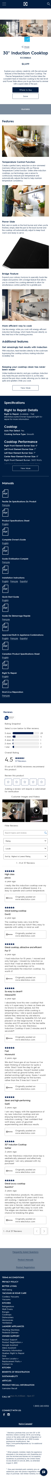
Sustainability (10, 1376)
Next (47, 28)
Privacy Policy (10, 1281)
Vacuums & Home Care (14, 1293)
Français (6, 505)
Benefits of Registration (16, 1372)
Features (25, 109)
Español (23, 581)
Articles (6, 1380)
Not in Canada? (25, 1424)
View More (25, 388)
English (5, 524)
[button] (25, 90)
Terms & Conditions (13, 1277)
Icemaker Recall (9, 1388)
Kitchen (6, 1367)
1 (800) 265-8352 (41, 1406)
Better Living (9, 1286)
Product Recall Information (18, 1385)
